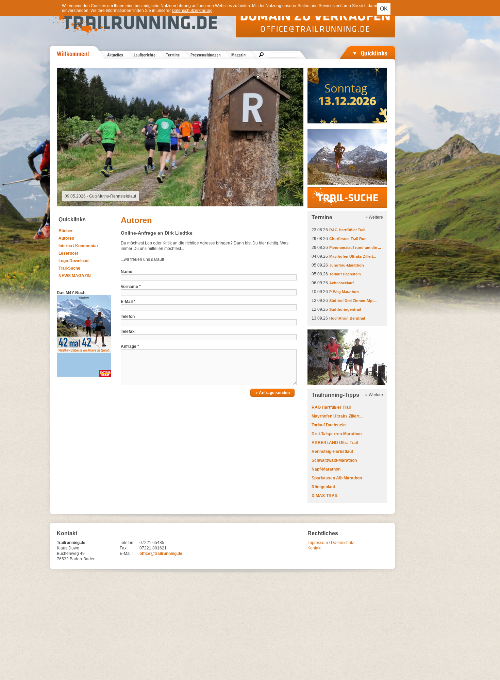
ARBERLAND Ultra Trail (335, 442)
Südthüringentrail (345, 309)
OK (384, 9)
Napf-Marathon (326, 469)
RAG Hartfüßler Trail (347, 230)
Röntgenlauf (323, 487)
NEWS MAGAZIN (75, 275)
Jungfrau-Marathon (346, 265)
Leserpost (68, 253)
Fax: (124, 548)
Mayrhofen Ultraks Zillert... (352, 256)
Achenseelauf (341, 283)
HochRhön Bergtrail (347, 318)
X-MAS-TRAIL (325, 495)
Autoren (66, 238)
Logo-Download (73, 260)
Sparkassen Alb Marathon (337, 478)
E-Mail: (126, 553)
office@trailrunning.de (160, 553)
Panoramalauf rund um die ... (355, 247)
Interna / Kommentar (78, 245)
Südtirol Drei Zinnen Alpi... (353, 301)
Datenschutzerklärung (192, 10)
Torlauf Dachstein (345, 274)
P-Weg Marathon (344, 292)
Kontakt (314, 548)
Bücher (66, 230)
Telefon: (127, 542)
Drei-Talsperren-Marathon (337, 433)
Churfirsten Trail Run (348, 239)
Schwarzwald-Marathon (334, 460)
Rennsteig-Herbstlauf (332, 451)
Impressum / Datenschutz (330, 542)
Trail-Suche (69, 268)
